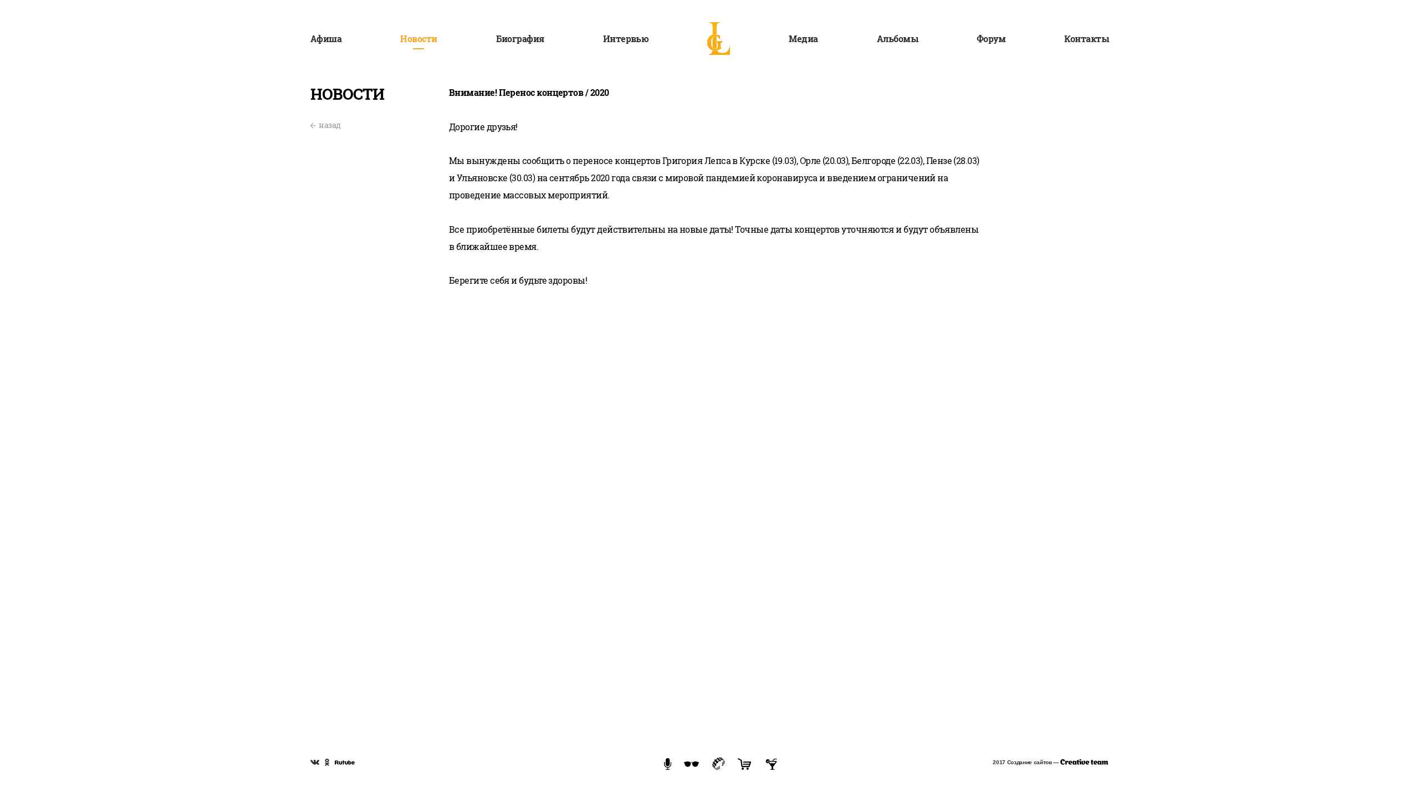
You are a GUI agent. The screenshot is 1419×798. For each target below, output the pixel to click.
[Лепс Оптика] (691, 763)
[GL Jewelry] (718, 762)
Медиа (803, 38)
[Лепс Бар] (771, 763)
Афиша (325, 38)
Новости (418, 38)
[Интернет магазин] (744, 763)
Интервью (626, 38)
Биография (520, 38)
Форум (991, 38)
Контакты (1086, 38)
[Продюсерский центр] (667, 763)
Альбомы (897, 38)
